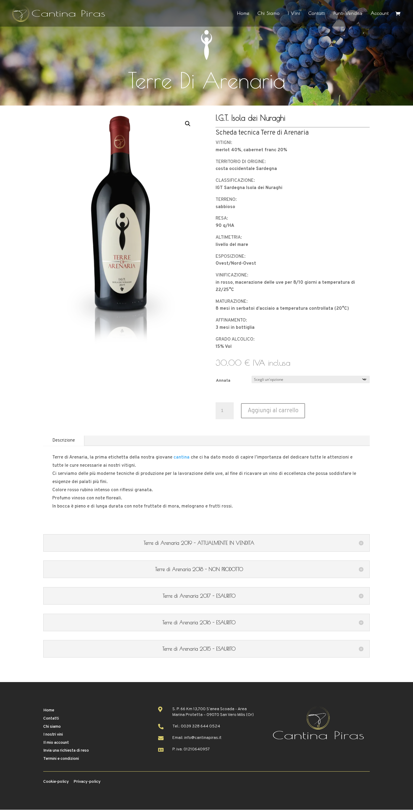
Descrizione (63, 440)
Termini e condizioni (61, 758)
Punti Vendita (348, 13)
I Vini (294, 13)
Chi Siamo (269, 13)
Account (380, 13)
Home (243, 13)
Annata (223, 380)
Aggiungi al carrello (273, 411)
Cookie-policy (56, 781)
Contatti (316, 13)
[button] (187, 123)
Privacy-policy (87, 781)
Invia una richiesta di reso (66, 750)
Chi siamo (52, 726)
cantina (182, 457)
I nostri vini (53, 734)
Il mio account (56, 742)
